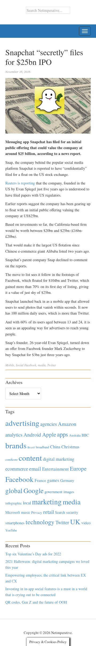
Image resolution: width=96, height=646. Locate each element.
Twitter (51, 365)
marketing (47, 502)
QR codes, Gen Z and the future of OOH (36, 602)
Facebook (30, 365)
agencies (48, 423)
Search (60, 512)
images (68, 491)
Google (33, 490)
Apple (49, 434)
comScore (11, 459)
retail (48, 511)
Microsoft (12, 512)
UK (75, 521)
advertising (22, 423)
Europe (78, 468)
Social (19, 365)
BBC (85, 435)
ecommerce (16, 468)
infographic (13, 503)
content (30, 457)
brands (15, 445)
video (86, 522)
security (72, 512)
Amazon (67, 423)
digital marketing (58, 459)
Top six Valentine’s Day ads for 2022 (33, 553)
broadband (42, 447)
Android (32, 434)
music (25, 512)
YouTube (11, 530)
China (55, 446)
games (53, 480)
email (35, 468)
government (53, 491)
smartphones (15, 522)
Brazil (31, 447)
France (40, 480)
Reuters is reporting (20, 183)
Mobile (9, 365)
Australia (75, 435)
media (42, 365)
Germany (67, 480)
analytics (13, 434)
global (13, 490)
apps (62, 434)
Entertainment (55, 469)
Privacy (36, 512)
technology (40, 522)
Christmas (70, 447)
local (27, 502)
